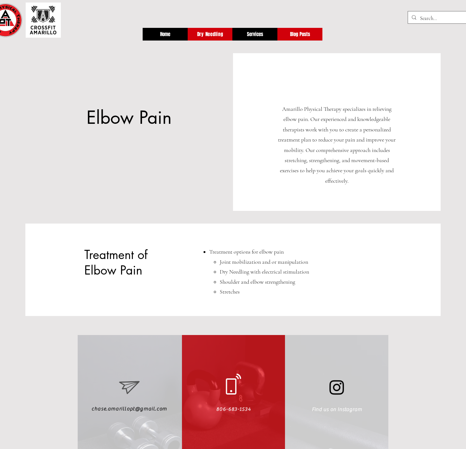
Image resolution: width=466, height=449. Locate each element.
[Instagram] (336, 387)
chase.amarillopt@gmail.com (129, 409)
